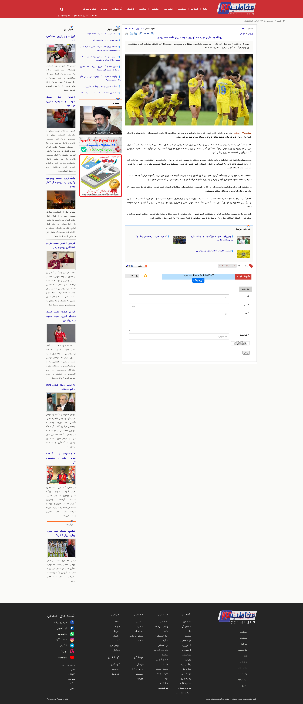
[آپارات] (72, 651)
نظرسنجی (242, 650)
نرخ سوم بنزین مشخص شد (105, 40)
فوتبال (242, 33)
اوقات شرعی (241, 673)
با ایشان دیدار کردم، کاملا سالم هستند (61, 387)
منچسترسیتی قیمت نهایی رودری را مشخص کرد (61, 458)
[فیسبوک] (72, 622)
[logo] (233, 9)
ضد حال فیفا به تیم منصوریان (61, 533)
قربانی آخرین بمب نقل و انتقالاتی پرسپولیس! (61, 245)
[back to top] (245, 605)
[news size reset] (146, 33)
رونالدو (237, 133)
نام (248, 296)
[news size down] (141, 33)
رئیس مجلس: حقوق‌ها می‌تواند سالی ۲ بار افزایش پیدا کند (101, 133)
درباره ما (243, 662)
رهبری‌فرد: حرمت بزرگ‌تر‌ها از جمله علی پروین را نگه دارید (212, 238)
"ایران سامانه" (52, 699)
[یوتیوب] (72, 657)
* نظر (247, 313)
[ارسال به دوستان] (131, 33)
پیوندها (243, 638)
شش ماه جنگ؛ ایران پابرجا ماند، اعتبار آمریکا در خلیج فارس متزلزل (100, 68)
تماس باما (242, 667)
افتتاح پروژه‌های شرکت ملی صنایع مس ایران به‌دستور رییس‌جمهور (100, 48)
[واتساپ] (72, 634)
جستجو (243, 632)
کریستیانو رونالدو (227, 265)
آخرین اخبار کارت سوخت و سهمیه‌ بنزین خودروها (61, 101)
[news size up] (152, 33)
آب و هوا (242, 679)
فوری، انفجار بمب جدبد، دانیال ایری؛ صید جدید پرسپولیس (61, 316)
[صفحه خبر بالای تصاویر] (100, 175)
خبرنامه (244, 644)
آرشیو (244, 685)
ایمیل (246, 304)
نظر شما (246, 289)
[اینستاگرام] (72, 640)
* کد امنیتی (244, 335)
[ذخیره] (135, 33)
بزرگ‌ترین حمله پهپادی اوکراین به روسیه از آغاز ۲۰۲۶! (61, 182)
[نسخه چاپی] (126, 33)
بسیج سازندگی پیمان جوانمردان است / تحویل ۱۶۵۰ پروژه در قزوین (100, 58)
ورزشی (250, 33)
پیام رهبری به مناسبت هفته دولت (101, 33)
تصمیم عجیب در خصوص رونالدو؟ (151, 236)
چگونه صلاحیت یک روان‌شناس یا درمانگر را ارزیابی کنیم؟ (100, 78)
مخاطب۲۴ (246, 133)
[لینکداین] (72, 628)
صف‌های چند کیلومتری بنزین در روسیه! (99, 92)
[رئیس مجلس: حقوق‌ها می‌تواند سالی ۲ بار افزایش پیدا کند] (100, 120)
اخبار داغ (68, 29)
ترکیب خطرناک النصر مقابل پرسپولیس (213, 250)
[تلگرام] (72, 645)
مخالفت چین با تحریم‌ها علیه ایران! (101, 86)
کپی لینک (198, 280)
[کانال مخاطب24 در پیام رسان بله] (100, 145)
